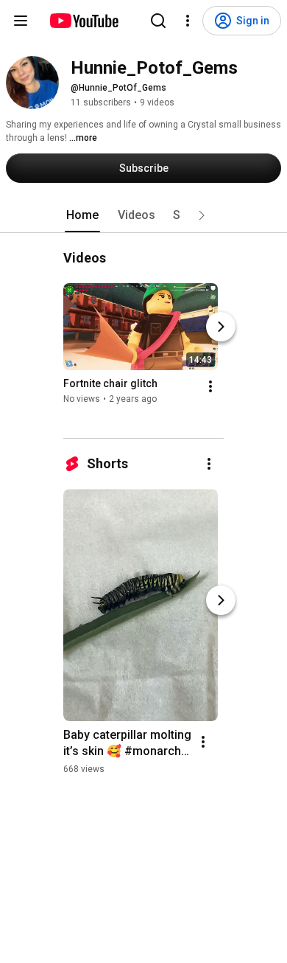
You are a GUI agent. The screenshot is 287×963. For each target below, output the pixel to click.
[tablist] (143, 215)
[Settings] (187, 20)
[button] (201, 215)
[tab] (82, 215)
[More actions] (210, 386)
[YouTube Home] (83, 20)
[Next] (220, 326)
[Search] (158, 20)
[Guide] (20, 20)
